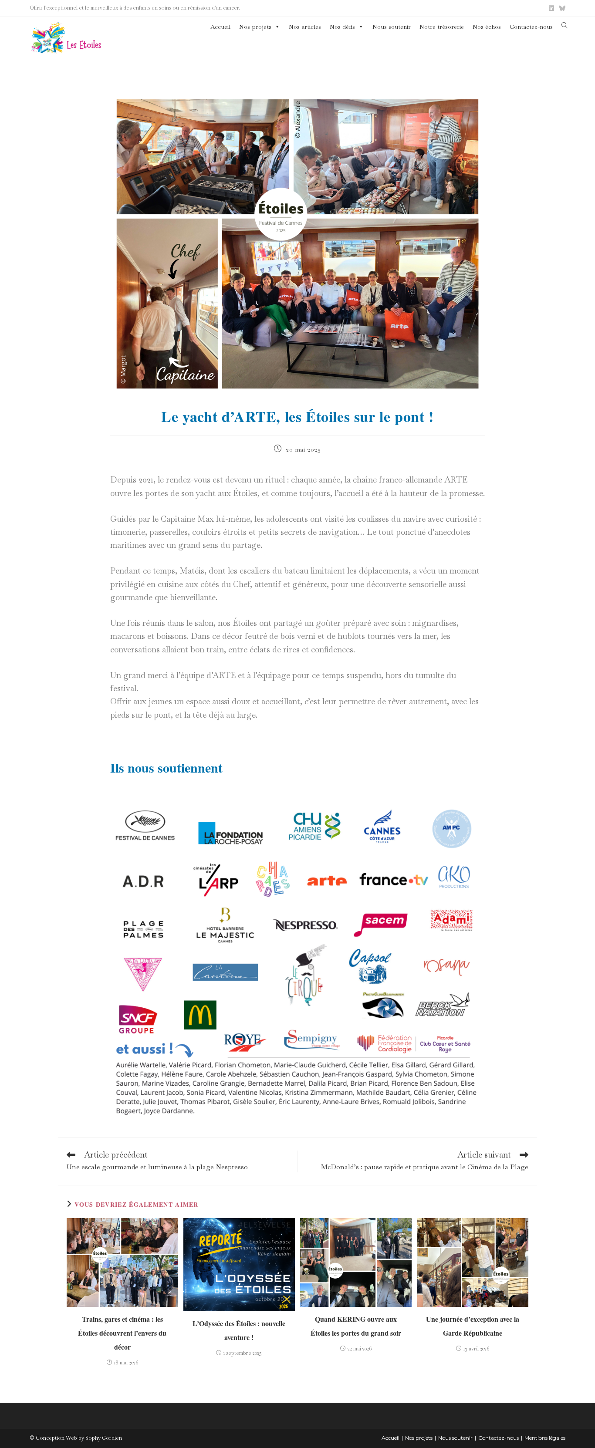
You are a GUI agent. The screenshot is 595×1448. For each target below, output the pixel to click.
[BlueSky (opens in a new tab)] (561, 8)
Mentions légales (544, 1437)
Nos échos (487, 26)
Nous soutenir (391, 26)
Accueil (220, 26)
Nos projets (255, 26)
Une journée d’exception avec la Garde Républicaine (472, 1326)
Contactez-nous (531, 26)
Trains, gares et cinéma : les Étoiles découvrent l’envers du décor (122, 1333)
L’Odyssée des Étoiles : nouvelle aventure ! (239, 1330)
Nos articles (305, 26)
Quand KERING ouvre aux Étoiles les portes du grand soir (356, 1326)
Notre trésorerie (441, 26)
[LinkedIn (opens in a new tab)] (551, 8)
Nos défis (342, 26)
